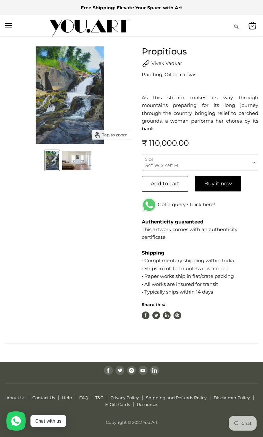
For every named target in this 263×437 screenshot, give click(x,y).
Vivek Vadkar (166, 63)
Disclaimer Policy (232, 397)
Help (67, 397)
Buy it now (218, 184)
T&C (99, 397)
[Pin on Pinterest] (177, 315)
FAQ (83, 397)
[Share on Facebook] (145, 315)
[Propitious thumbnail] (52, 160)
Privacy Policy (124, 397)
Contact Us (43, 397)
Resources (147, 404)
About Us (15, 397)
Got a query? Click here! (186, 204)
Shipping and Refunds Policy (176, 397)
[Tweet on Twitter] (156, 315)
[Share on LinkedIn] (167, 315)
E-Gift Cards (117, 404)
